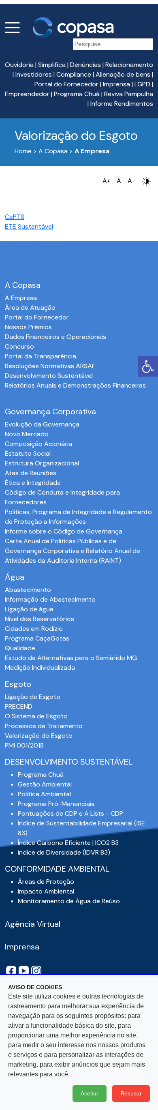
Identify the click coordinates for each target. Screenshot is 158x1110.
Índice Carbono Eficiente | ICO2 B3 (68, 842)
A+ (106, 180)
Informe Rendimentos (121, 103)
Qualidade (20, 648)
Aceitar (89, 1093)
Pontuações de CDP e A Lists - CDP (70, 813)
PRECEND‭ (18, 706)
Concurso (19, 346)
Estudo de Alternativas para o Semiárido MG (71, 658)
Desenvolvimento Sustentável (49, 375)
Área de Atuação (30, 307)
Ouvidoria (19, 64)
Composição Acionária (38, 443)
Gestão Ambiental (45, 784)
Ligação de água (29, 609)
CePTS (14, 216)
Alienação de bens (123, 74)
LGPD (142, 84)
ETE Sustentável (29, 226)
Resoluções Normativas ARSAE (50, 366)
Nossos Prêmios (28, 327)
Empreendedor (27, 94)
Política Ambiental (44, 794)
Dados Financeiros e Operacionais (55, 336)
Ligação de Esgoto (32, 696)
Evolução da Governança (42, 424)
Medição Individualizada (40, 667)
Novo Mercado (27, 434)
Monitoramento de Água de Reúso (69, 901)
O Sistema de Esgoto (36, 716)
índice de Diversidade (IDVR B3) (64, 852)
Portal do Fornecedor (66, 84)
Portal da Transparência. (41, 356)
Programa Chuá (77, 94)
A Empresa (21, 298)
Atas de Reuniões (30, 473)
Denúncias (85, 64)
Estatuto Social (28, 453)
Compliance (73, 74)
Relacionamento (129, 64)
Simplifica (52, 64)
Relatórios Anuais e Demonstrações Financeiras (75, 385)
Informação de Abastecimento (50, 599)
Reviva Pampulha (128, 94)
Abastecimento (28, 589)
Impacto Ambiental (46, 891)
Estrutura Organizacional (42, 463)
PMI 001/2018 (24, 745)
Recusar (131, 1093)
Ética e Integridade (33, 482)
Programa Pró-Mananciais (56, 803)
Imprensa (116, 84)
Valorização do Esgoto (39, 735)
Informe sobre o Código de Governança (63, 531)
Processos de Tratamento (44, 726)
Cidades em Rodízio (34, 628)
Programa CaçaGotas (37, 638)
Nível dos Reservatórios (39, 619)
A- (131, 180)
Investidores (33, 74)
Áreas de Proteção (46, 881)
